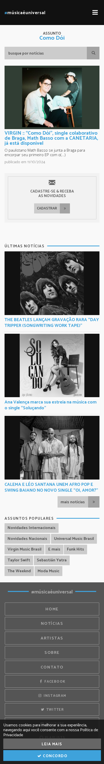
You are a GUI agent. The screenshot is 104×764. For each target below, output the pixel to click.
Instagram (54, 696)
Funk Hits (75, 549)
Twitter (54, 709)
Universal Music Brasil (74, 538)
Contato (52, 667)
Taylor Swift (19, 560)
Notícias (52, 623)
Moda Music (48, 571)
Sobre (52, 652)
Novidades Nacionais (27, 538)
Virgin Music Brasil (24, 549)
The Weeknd (19, 571)
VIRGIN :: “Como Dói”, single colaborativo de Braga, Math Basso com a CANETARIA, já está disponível (51, 138)
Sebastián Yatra (52, 560)
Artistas (52, 638)
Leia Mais (52, 744)
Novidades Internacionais (32, 527)
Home (52, 609)
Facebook (54, 681)
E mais (54, 549)
